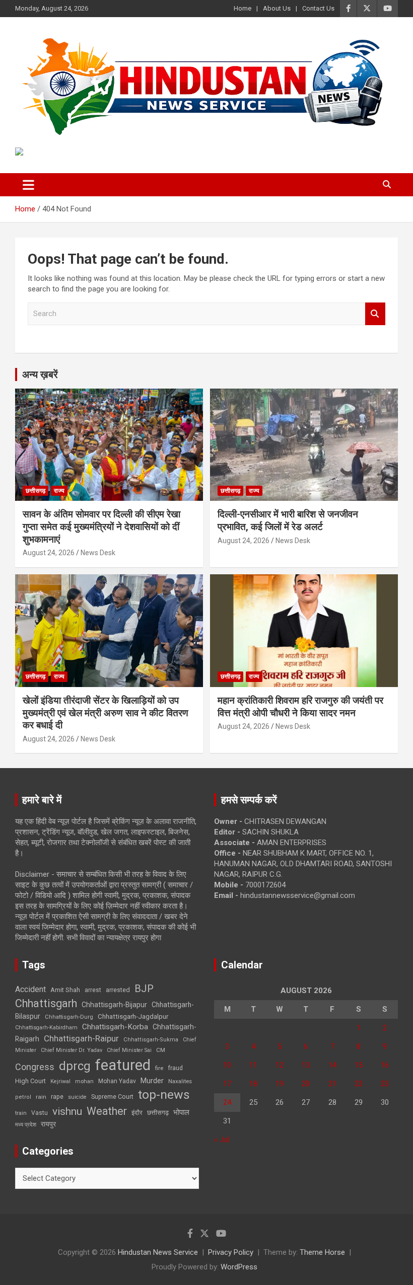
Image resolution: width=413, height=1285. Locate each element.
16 (385, 1065)
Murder (152, 1080)
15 (359, 1065)
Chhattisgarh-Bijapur (114, 1005)
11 (253, 1065)
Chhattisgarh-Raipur (81, 1038)
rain (41, 1096)
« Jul (221, 1139)
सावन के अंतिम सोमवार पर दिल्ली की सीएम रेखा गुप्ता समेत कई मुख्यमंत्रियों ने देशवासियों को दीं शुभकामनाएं (101, 526)
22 (359, 1083)
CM (160, 1049)
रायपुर (48, 1124)
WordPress (239, 1266)
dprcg (75, 1066)
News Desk (98, 553)
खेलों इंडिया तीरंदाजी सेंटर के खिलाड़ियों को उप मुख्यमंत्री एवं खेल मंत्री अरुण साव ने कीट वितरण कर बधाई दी (105, 713)
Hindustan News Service (158, 1252)
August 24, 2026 (49, 553)
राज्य (59, 490)
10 (227, 1065)
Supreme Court (112, 1096)
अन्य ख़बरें (40, 374)
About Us (277, 8)
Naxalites (180, 1081)
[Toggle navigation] (28, 184)
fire (159, 1068)
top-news (164, 1094)
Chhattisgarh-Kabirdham (46, 1027)
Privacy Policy (230, 1252)
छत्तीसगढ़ (35, 490)
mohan (84, 1081)
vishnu (67, 1111)
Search (375, 314)
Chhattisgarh (46, 1003)
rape (57, 1096)
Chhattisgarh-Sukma (150, 1039)
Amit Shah (65, 990)
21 (332, 1083)
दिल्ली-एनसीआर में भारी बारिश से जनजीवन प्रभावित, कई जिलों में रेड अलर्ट (288, 520)
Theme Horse (322, 1252)
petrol (23, 1097)
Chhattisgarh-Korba (115, 1026)
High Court (30, 1081)
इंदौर (137, 1112)
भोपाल (181, 1112)
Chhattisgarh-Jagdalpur (133, 1016)
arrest (93, 990)
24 (227, 1102)
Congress (34, 1067)
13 (306, 1065)
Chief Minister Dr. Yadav (71, 1050)
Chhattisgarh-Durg (69, 1016)
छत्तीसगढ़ (158, 1112)
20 (306, 1083)
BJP (144, 988)
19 (280, 1083)
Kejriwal (60, 1081)
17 (227, 1083)
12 (280, 1065)
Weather (107, 1111)
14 (332, 1065)
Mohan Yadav (117, 1081)
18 (253, 1083)
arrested (118, 990)
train (21, 1113)
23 (385, 1083)
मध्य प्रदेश (25, 1124)
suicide (77, 1097)
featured (123, 1065)
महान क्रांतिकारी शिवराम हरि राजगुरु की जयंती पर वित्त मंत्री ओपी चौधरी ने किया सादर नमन (300, 707)
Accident (30, 989)
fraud (175, 1068)
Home (242, 8)
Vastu (39, 1112)
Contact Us (318, 8)
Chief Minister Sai (129, 1050)
